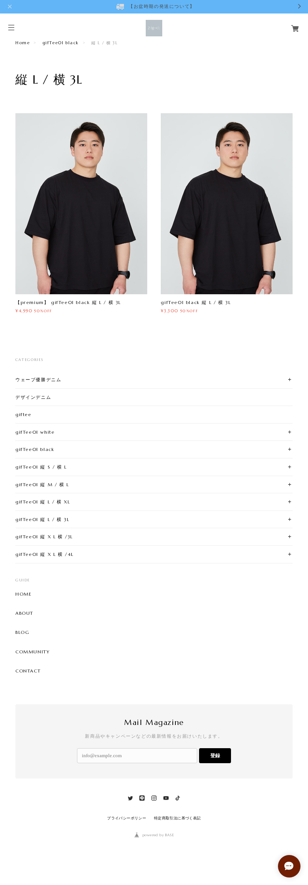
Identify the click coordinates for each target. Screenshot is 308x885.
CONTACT (28, 671)
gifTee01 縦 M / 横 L (42, 484)
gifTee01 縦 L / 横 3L (42, 519)
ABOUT (24, 613)
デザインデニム (33, 397)
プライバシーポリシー (126, 818)
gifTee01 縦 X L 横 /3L (44, 536)
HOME (23, 594)
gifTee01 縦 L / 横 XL (42, 502)
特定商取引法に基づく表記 (177, 818)
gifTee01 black (60, 42)
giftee (23, 414)
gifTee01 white (34, 432)
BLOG (22, 632)
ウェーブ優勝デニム (38, 379)
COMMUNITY (32, 651)
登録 (215, 755)
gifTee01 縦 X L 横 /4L (44, 554)
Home (22, 42)
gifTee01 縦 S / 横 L (41, 467)
